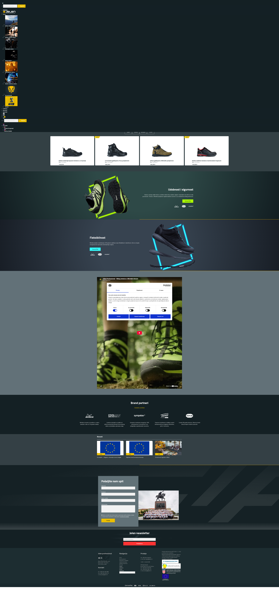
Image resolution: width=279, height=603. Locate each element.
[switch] (131, 310)
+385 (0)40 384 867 (146, 557)
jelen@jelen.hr (104, 574)
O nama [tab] (161, 290)
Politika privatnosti (123, 563)
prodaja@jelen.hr (147, 570)
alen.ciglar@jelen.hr (148, 559)
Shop (120, 557)
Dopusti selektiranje (139, 316)
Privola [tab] (118, 290)
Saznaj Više (188, 201)
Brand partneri (122, 559)
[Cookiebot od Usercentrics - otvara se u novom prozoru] (164, 285)
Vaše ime (103, 486)
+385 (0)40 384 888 (104, 571)
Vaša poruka (104, 504)
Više (101, 454)
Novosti (121, 565)
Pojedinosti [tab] (139, 290)
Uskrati (118, 316)
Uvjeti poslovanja (123, 562)
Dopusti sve (160, 316)
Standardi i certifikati (123, 560)
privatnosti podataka (124, 516)
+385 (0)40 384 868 (146, 568)
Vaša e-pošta (104, 498)
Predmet (103, 492)
